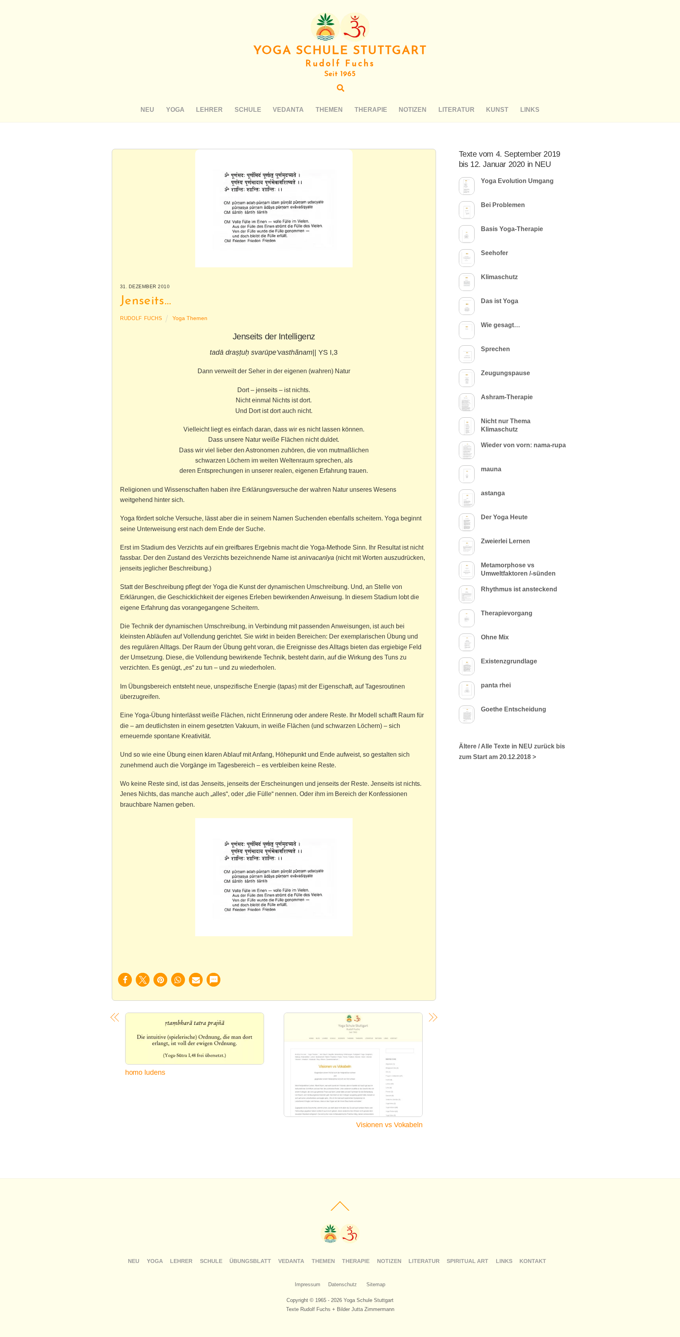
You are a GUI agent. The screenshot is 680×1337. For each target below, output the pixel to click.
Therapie (371, 109)
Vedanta (288, 109)
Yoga (175, 109)
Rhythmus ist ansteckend (519, 589)
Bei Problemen (503, 205)
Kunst (497, 109)
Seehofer (494, 253)
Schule (248, 109)
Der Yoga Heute (504, 517)
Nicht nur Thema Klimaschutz (505, 425)
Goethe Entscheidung (513, 709)
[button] (125, 980)
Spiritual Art (467, 1261)
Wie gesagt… (500, 325)
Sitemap (375, 1284)
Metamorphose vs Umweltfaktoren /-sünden (518, 569)
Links (530, 109)
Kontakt (532, 1261)
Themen (329, 109)
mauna (491, 469)
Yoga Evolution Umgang (517, 181)
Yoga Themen (189, 318)
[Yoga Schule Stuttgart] (340, 38)
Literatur (456, 109)
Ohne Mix (495, 637)
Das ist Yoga (499, 301)
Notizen (413, 109)
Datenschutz (342, 1284)
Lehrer (209, 109)
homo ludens (145, 1072)
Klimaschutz (499, 277)
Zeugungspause (505, 373)
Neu (147, 109)
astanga (493, 493)
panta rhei (496, 685)
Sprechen (495, 349)
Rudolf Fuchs (141, 318)
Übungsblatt (250, 1261)
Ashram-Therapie (507, 397)
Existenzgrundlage (509, 661)
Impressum (307, 1284)
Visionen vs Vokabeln (389, 1124)
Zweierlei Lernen (505, 541)
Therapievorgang (506, 613)
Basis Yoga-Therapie (512, 229)
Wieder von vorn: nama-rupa (523, 445)
